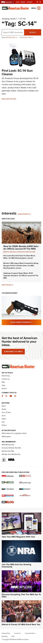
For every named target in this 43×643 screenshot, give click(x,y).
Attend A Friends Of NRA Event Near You (21, 624)
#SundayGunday (10, 293)
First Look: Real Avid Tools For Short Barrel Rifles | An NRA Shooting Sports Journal (19, 256)
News (4, 99)
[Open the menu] (39, 8)
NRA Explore (6, 436)
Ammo (4, 409)
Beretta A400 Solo (10, 252)
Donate (29, 2)
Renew (23, 2)
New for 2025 (6, 285)
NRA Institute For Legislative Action (14, 433)
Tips (3, 422)
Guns (4, 415)
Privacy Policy (6, 633)
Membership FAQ (8, 451)
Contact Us (6, 379)
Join (17, 2)
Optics (4, 419)
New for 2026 (30, 252)
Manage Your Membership (11, 454)
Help (3, 385)
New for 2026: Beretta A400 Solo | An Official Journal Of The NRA (21, 247)
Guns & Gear (6, 412)
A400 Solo (21, 252)
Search (32, 32)
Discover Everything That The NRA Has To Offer (21, 595)
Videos (4, 425)
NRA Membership (8, 444)
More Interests (23, 214)
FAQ (3, 382)
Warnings (5, 636)
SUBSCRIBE (13, 351)
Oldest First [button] (27, 37)
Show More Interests (26, 322)
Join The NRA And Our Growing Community (16, 565)
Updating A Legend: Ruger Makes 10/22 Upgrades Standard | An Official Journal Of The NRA (20, 275)
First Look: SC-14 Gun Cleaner (17, 72)
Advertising (6, 376)
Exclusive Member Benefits (11, 448)
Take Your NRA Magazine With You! (18, 536)
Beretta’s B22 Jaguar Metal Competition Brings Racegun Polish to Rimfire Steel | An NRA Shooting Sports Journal (21, 265)
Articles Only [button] (11, 37)
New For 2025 (11, 99)
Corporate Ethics (30, 633)
